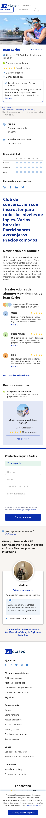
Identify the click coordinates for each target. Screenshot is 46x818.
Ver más (8, 98)
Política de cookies (13, 678)
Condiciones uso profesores (18, 687)
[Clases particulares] (10, 9)
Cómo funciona (12, 714)
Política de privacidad (15, 682)
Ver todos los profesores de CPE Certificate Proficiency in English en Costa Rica (23, 632)
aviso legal (21, 509)
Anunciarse (23, 9)
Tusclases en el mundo (16, 734)
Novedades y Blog (13, 769)
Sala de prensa (12, 739)
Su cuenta (36, 9)
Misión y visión (12, 729)
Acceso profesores (13, 719)
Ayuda (8, 710)
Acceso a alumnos (13, 724)
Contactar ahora (23, 517)
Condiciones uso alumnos (17, 692)
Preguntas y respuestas (16, 774)
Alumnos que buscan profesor (19, 756)
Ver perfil (22, 438)
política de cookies (34, 805)
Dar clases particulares (16, 751)
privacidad (32, 509)
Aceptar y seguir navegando (23, 812)
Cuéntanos (10, 534)
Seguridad (9, 697)
